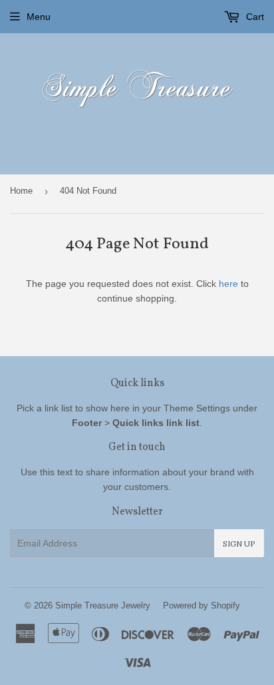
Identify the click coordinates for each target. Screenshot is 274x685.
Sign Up (239, 544)
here (228, 283)
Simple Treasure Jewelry (102, 605)
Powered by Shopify (201, 605)
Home (21, 191)
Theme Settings (197, 408)
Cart (253, 16)
